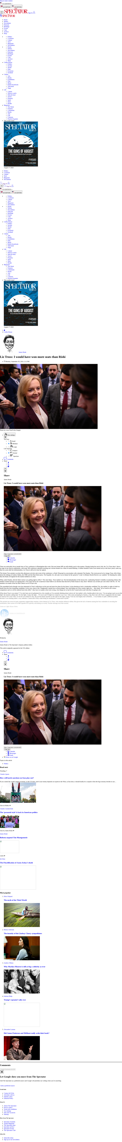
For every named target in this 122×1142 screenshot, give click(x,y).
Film (9, 81)
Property (10, 98)
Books (10, 78)
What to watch (12, 93)
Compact (14, 450)
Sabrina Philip (8, 996)
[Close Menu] (1, 186)
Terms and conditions (10, 1109)
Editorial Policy (8, 1098)
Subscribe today (8, 1138)
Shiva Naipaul (8, 896)
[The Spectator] (16, 13)
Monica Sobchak (9, 930)
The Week (11, 107)
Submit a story (8, 1096)
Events (6, 28)
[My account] (34, 13)
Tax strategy (7, 1111)
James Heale (4, 641)
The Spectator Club (10, 1130)
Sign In (30, 13)
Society (10, 66)
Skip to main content (6, 1)
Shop (5, 33)
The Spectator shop (9, 1125)
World (9, 67)
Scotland (10, 72)
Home (6, 20)
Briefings (6, 26)
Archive (6, 32)
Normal (14, 453)
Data (9, 69)
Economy (10, 71)
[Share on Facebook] (8, 463)
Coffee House (8, 62)
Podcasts (6, 25)
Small (13, 441)
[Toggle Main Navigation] (2, 12)
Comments (9, 459)
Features (10, 108)
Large (15, 447)
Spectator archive (9, 1127)
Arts (9, 76)
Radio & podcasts (13, 84)
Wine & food (11, 95)
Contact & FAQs (9, 1093)
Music (9, 83)
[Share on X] (8, 465)
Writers (6, 21)
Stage (9, 88)
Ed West (2, 859)
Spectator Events (9, 1128)
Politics (10, 36)
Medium (15, 443)
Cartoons (10, 117)
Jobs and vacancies (9, 1112)
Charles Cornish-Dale (6, 809)
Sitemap (6, 1114)
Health (10, 103)
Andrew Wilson (8, 963)
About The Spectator (10, 1106)
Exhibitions (11, 79)
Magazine (11, 43)
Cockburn (11, 38)
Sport (9, 100)
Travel (9, 96)
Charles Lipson (4, 774)
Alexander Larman (9, 1029)
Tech (9, 42)
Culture (10, 40)
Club (5, 30)
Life (5, 90)
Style (9, 102)
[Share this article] (5, 469)
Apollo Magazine (9, 1123)
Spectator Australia (9, 1122)
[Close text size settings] (5, 437)
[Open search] (1, 183)
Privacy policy (8, 1107)
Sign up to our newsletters (11, 1139)
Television (11, 86)
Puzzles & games (13, 119)
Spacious (16, 456)
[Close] (2, 1072)
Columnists (11, 110)
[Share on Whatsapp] (8, 466)
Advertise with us (9, 1095)
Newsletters (7, 23)
